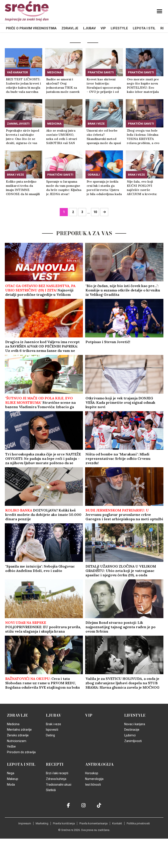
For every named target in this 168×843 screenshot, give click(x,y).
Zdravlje (69, 28)
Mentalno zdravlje (19, 729)
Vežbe (11, 746)
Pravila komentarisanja (93, 823)
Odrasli (94, 175)
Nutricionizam (16, 741)
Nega (10, 773)
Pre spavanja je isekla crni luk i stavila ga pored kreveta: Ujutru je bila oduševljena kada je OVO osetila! (104, 188)
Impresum (24, 823)
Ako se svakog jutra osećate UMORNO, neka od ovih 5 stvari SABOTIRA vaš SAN (61, 137)
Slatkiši (51, 790)
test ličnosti (93, 784)
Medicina (54, 72)
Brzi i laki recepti (57, 773)
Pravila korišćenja (64, 823)
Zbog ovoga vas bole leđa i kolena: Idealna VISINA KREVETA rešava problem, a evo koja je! (143, 137)
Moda (11, 784)
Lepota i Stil (144, 28)
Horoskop (91, 773)
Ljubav (89, 28)
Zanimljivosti (18, 124)
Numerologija (94, 779)
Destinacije (131, 729)
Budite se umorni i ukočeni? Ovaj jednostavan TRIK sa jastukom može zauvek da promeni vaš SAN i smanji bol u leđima (63, 85)
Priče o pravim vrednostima (31, 28)
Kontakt (117, 823)
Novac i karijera (134, 724)
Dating (50, 735)
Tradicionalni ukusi (58, 784)
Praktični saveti (101, 72)
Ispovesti (52, 729)
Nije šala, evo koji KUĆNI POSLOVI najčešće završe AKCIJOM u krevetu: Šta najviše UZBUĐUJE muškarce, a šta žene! (143, 188)
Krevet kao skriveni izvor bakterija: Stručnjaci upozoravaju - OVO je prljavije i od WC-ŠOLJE (104, 85)
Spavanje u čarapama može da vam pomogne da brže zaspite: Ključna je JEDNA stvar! (63, 188)
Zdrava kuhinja (56, 779)
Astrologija (99, 764)
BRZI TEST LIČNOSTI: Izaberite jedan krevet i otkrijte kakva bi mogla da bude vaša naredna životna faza (23, 85)
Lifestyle (119, 28)
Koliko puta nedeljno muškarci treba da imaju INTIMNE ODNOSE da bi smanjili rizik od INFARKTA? (23, 188)
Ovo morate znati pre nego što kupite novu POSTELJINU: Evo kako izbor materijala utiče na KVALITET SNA (143, 85)
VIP (103, 28)
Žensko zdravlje (18, 735)
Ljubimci (130, 735)
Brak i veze (96, 124)
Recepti (54, 764)
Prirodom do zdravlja (21, 752)
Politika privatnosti (138, 823)
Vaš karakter (17, 72)
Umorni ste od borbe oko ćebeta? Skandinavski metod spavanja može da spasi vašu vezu (104, 137)
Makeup (12, 779)
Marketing (42, 823)
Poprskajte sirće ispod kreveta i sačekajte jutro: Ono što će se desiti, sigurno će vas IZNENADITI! (22, 137)
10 (95, 212)
